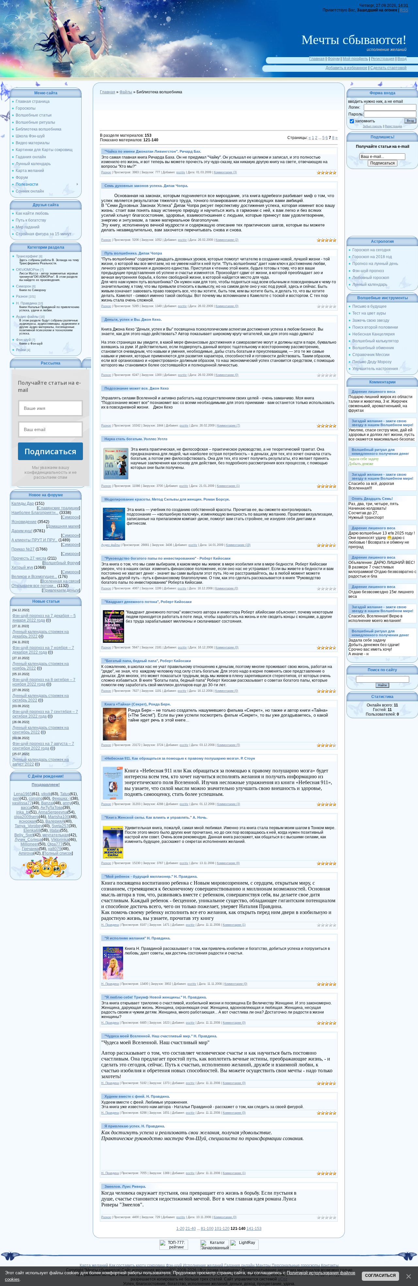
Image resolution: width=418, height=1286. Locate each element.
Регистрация (382, 58)
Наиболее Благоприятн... (34, 512)
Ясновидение (24, 521)
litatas (55, 830)
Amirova (26, 853)
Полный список (57, 853)
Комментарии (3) (225, 172)
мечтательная (55, 835)
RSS (404, 10)
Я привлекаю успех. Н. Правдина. (134, 1126)
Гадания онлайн (239, 1265)
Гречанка (30, 848)
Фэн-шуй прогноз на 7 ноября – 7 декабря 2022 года (43, 650)
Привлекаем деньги (61, 590)
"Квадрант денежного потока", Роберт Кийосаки (148, 602)
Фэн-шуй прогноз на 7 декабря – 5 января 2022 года (44, 618)
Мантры (263, 1265)
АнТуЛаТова (51, 807)
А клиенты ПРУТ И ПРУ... (34, 540)
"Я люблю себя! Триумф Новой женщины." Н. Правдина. (155, 997)
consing (36, 798)
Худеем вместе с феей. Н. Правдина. (137, 1096)
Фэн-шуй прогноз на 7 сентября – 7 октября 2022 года (45, 714)
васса (26, 807)
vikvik (46, 794)
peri (16, 798)
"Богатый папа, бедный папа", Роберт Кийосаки (147, 661)
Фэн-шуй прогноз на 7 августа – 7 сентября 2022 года (43, 746)
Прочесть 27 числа (28, 558)
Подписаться (50, 451)
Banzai (47, 803)
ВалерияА (54, 821)
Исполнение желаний (203, 1265)
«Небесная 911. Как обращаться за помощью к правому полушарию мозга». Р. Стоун (179, 758)
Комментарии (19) (238, 545)
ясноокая (27, 821)
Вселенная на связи (60, 581)
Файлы (126, 92)
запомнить (365, 121)
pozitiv (180, 172)
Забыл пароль (372, 126)
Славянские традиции (58, 508)
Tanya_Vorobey (28, 826)
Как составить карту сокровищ (137, 1265)
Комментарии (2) (227, 239)
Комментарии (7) (228, 425)
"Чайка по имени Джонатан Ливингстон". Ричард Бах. (152, 151)
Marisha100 (58, 816)
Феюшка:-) (61, 798)
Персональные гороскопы (296, 1265)
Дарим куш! (21, 531)
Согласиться (380, 1275)
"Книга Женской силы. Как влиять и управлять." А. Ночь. (155, 817)
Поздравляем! (46, 784)
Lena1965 (23, 794)
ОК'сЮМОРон (27, 269)
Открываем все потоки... (33, 585)
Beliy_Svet (23, 835)
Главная (317, 58)
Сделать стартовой (388, 68)
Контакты (330, 1265)
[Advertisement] (219, 113)
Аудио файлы (27, 316)
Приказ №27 (23, 549)
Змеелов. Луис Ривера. (125, 1186)
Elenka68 (32, 830)
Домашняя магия (63, 526)
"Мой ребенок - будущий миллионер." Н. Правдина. (151, 876)
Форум (334, 58)
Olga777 (55, 844)
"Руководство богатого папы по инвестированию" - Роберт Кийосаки (167, 558)
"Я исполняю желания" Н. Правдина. (137, 938)
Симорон (23, 286)
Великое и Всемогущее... (34, 576)
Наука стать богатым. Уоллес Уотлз (135, 439)
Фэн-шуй (23, 340)
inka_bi (22, 812)
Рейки (21, 350)
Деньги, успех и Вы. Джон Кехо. (133, 319)
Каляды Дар (22, 503)
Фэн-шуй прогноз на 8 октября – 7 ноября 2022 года (43, 682)
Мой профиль (355, 58)
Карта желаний (94, 1265)
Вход (402, 58)
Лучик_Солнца (28, 839)
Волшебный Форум (61, 563)
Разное (22, 296)
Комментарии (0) (227, 306)
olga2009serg (26, 816)
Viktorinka (60, 839)
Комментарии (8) (228, 863)
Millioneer (29, 844)
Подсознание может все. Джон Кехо (136, 388)
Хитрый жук (22, 567)
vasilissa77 (22, 803)
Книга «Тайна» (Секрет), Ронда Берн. (137, 704)
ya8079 (54, 848)
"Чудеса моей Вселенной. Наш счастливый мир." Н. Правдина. (160, 1036)
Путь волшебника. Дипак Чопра (133, 253)
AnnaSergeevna (52, 812)
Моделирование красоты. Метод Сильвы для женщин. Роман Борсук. (167, 499)
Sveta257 (60, 826)
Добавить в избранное (346, 68)
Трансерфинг (27, 256)
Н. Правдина (26, 303)
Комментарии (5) (228, 745)
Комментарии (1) (228, 486)
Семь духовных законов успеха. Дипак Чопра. (146, 186)
